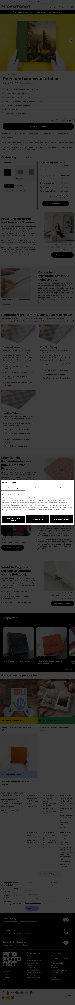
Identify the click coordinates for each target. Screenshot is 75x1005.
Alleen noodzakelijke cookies (14, 519)
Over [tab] (62, 488)
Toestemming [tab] (13, 488)
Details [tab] (37, 488)
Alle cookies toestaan (61, 519)
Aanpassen (36, 519)
